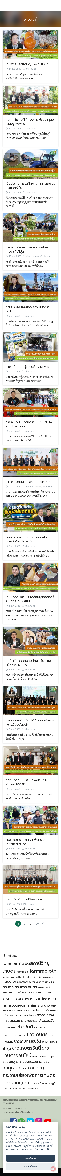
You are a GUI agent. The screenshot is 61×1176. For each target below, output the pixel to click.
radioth (6, 977)
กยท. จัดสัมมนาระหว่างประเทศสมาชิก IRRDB (26, 782)
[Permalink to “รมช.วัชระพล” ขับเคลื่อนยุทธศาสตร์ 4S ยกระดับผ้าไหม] (30, 577)
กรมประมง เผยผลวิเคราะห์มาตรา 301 (27, 309)
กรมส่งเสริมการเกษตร (20, 987)
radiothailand (20, 977)
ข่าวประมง (32, 1021)
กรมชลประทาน (48, 977)
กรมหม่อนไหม (20, 993)
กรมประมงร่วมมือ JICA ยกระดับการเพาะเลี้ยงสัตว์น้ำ (30, 722)
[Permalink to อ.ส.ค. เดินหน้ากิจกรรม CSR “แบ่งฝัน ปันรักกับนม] (30, 402)
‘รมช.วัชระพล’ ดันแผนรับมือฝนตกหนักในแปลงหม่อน (26, 539)
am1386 (7, 964)
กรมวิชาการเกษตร (43, 982)
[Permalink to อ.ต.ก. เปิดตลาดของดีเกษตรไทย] (30, 462)
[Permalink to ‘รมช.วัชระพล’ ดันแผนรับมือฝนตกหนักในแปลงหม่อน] (30, 517)
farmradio (23, 972)
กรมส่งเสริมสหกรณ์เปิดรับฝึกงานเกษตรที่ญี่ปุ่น (28, 249)
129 (37, 924)
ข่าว (43, 1010)
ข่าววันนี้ (30, 19)
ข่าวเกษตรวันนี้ (26, 1048)
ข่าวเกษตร (31, 69)
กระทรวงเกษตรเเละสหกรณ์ (29, 998)
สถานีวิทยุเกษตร (19, 1082)
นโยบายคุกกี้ (41, 1149)
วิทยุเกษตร (13, 1067)
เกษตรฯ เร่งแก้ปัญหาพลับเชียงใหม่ (29, 64)
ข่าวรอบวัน (46, 1020)
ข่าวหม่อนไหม (20, 1035)
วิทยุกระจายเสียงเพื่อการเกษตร (29, 1061)
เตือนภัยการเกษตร (30, 1088)
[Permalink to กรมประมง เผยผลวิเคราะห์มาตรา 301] (30, 287)
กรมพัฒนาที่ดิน (24, 982)
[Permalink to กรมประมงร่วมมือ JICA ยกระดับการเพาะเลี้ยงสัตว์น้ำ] (30, 700)
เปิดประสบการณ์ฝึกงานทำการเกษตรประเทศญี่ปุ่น (30, 185)
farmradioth (43, 971)
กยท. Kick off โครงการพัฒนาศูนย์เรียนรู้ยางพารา (30, 121)
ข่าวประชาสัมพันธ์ (34, 256)
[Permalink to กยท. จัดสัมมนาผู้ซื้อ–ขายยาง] (30, 879)
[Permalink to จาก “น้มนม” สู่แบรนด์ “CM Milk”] (30, 346)
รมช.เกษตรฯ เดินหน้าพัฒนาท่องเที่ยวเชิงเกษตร (28, 841)
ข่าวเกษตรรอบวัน (27, 1041)
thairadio (36, 977)
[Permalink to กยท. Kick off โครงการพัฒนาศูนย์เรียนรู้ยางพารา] (30, 99)
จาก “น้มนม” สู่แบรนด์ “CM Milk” (28, 366)
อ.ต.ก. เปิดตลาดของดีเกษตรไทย (28, 481)
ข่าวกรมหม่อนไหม (28, 1015)
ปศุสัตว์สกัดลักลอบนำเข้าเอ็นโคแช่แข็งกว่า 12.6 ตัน (28, 662)
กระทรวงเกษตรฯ (40, 992)
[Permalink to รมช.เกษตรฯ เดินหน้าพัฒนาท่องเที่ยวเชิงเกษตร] (30, 819)
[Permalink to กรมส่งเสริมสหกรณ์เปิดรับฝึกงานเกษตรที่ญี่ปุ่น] (30, 227)
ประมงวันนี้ (43, 1056)
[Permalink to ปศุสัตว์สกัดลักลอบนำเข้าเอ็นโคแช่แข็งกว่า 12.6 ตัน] (30, 641)
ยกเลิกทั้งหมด (30, 1166)
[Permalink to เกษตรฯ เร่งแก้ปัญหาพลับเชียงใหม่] (30, 44)
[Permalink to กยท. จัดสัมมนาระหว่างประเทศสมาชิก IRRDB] (30, 760)
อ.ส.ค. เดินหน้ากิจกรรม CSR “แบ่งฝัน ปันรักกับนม (29, 424)
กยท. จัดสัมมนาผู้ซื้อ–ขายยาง (26, 899)
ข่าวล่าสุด (9, 1027)
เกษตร (18, 1088)
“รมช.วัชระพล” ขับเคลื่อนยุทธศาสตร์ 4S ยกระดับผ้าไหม (30, 598)
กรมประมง (9, 981)
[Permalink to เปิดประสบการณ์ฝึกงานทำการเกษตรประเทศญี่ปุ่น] (30, 163)
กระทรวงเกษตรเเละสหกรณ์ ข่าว (26, 1005)
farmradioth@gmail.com (21, 1112)
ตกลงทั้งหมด (30, 1158)
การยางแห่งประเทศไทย (28, 1010)
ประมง (35, 1056)
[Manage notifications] (53, 1168)
